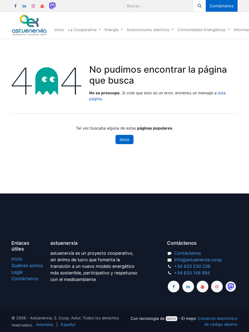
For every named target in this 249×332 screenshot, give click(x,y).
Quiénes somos (27, 265)
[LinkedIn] (24, 6)
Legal (16, 272)
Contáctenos (221, 5)
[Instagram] (33, 6)
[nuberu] (52, 6)
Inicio (124, 139)
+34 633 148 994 (192, 272)
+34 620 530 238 (192, 266)
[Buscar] (200, 6)
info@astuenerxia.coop (198, 259)
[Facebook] (15, 6)
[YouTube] (42, 6)
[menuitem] (59, 30)
